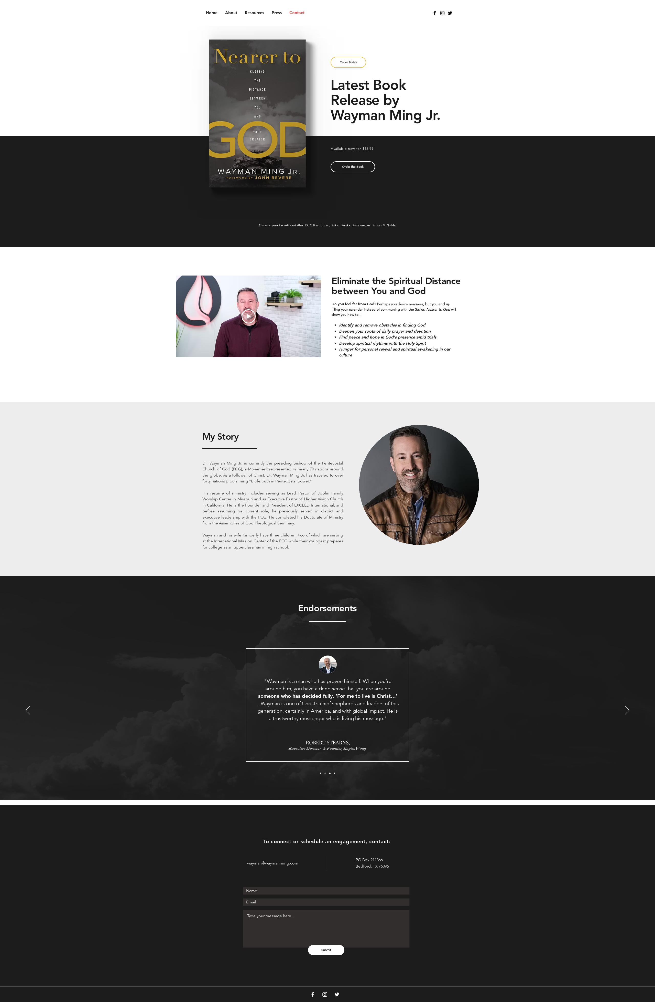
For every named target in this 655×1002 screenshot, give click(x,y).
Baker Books (340, 225)
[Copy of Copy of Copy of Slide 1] (334, 773)
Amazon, (359, 225)
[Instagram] (325, 994)
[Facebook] (313, 994)
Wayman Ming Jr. (385, 115)
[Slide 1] (320, 773)
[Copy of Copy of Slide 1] (330, 773)
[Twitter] (337, 994)
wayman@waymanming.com (272, 863)
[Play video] (249, 316)
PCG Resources (317, 225)
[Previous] (28, 710)
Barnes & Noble (384, 225)
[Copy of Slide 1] (325, 773)
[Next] (627, 710)
